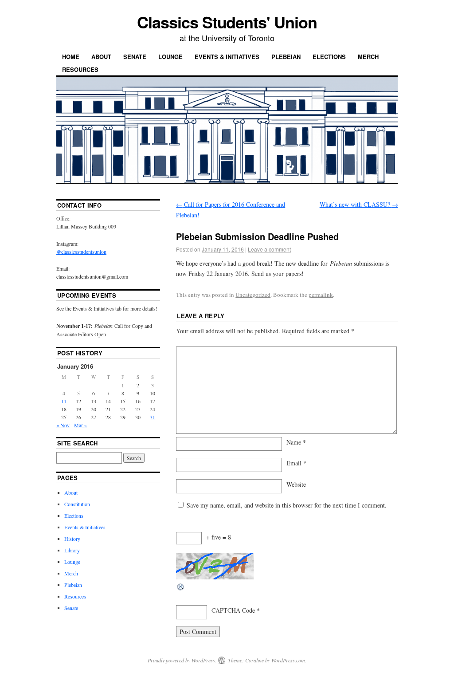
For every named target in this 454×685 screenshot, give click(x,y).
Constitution (77, 504)
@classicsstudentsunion (81, 251)
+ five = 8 (218, 537)
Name (296, 442)
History (72, 538)
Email (296, 463)
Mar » (80, 425)
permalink (321, 295)
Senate (134, 56)
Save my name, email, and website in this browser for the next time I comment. (287, 505)
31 (152, 417)
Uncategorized (252, 295)
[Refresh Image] (181, 589)
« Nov (63, 425)
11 (64, 401)
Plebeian (286, 56)
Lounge (170, 56)
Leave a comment (269, 249)
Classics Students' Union (227, 21)
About (101, 56)
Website (296, 484)
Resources (80, 69)
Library (72, 550)
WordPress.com (288, 660)
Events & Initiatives (227, 56)
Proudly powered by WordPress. (182, 660)
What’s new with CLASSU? (359, 204)
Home (70, 56)
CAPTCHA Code (233, 610)
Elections (329, 56)
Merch (368, 56)
